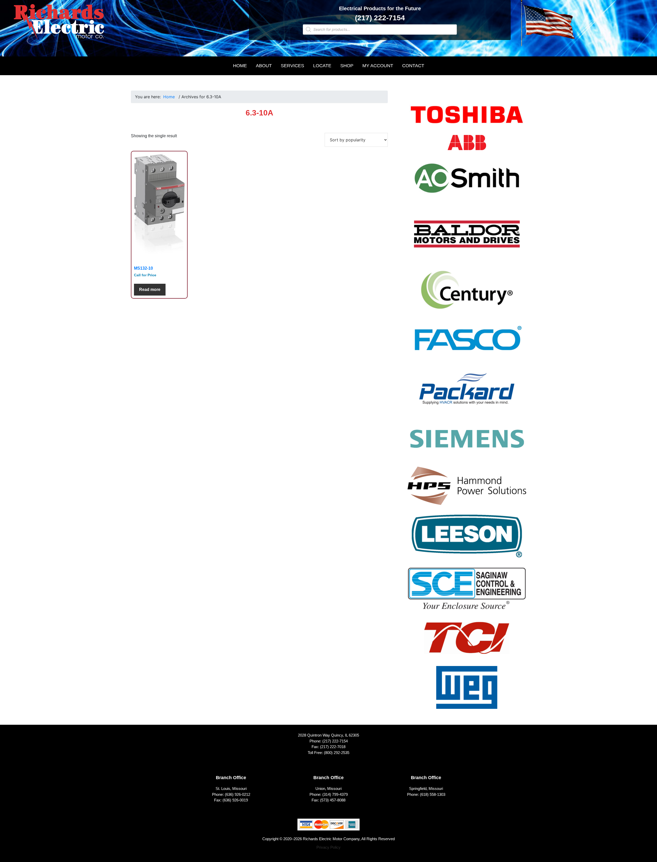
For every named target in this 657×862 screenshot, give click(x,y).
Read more (149, 289)
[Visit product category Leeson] (467, 539)
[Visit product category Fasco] (467, 342)
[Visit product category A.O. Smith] (467, 181)
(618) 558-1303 (432, 794)
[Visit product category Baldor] (467, 237)
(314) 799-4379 (335, 794)
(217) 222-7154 (380, 18)
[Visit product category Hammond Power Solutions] (467, 489)
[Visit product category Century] (467, 293)
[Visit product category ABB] (467, 146)
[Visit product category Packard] (467, 392)
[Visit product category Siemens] (467, 441)
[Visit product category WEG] (467, 691)
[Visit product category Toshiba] (467, 118)
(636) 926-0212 (237, 794)
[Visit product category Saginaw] (467, 591)
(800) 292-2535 (336, 752)
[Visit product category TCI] (467, 641)
